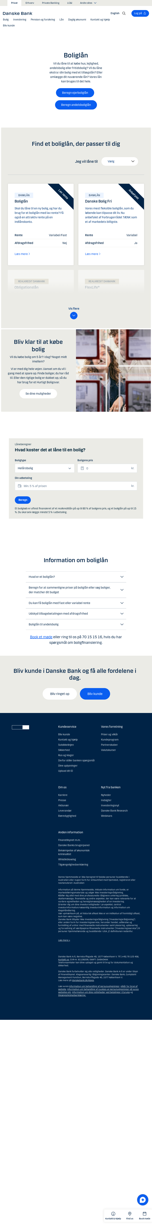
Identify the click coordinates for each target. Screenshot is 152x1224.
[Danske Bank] (19, 13)
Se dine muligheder (38, 393)
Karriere (62, 795)
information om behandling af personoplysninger (94, 986)
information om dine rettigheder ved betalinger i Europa (101, 992)
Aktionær (63, 805)
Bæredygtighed (67, 815)
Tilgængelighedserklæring (73, 864)
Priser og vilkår (109, 734)
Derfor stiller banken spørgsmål (76, 760)
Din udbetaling (23, 478)
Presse (62, 800)
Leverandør (65, 810)
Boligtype (20, 460)
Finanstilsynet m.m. (69, 840)
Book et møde (41, 637)
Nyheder (106, 795)
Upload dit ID (65, 770)
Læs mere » (64, 940)
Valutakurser (108, 750)
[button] (6, 20)
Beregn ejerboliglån (75, 92)
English (115, 13)
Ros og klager (66, 755)
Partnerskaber (109, 744)
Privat (14, 2)
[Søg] (124, 13)
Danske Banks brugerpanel (74, 845)
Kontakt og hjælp (68, 739)
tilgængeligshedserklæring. (72, 995)
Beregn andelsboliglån (76, 105)
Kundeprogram (109, 739)
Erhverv (30, 2)
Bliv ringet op (59, 694)
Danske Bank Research (114, 810)
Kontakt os (63, 959)
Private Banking (50, 2)
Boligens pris (85, 460)
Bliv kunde (95, 694)
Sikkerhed (64, 750)
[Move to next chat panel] (142, 1199)
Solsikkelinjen (66, 744)
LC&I (69, 2)
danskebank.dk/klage (83, 980)
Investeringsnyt (110, 805)
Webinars (106, 815)
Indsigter (106, 800)
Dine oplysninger (67, 765)
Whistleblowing (67, 859)
